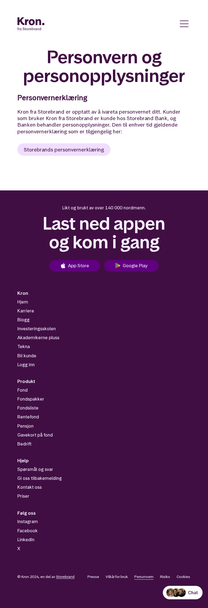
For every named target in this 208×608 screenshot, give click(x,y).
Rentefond (28, 417)
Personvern (144, 576)
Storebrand (65, 576)
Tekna (23, 346)
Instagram (27, 521)
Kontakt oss (29, 487)
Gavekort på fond (35, 435)
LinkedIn (25, 540)
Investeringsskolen (36, 329)
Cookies (183, 576)
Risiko (165, 576)
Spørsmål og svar (35, 469)
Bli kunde (26, 356)
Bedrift (24, 444)
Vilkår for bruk (117, 576)
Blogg (23, 320)
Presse (93, 576)
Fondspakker (30, 399)
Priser (23, 496)
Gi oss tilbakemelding (39, 478)
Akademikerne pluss (38, 338)
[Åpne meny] (184, 23)
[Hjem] (31, 23)
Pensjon (25, 426)
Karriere (25, 311)
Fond (22, 390)
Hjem (22, 302)
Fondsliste (27, 408)
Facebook (27, 531)
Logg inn (26, 365)
